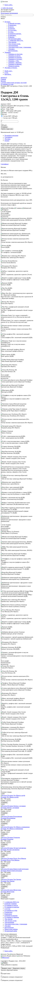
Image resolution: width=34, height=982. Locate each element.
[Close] (1, 972)
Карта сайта (9, 5)
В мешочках (12, 25)
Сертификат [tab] (8, 137)
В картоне (12, 28)
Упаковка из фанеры (15, 64)
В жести (11, 27)
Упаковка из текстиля (15, 54)
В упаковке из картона (12, 907)
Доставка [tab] (7, 139)
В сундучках (12, 30)
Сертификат (5, 164)
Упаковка (8, 52)
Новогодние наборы (11, 929)
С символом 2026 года (16, 40)
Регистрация (5, 13)
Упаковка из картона (15, 57)
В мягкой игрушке (14, 23)
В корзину (4, 127)
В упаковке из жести (11, 905)
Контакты (8, 74)
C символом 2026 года (12, 902)
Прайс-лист (9, 71)
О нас (7, 72)
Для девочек (12, 42)
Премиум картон (14, 66)
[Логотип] (4, 1)
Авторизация (13, 13)
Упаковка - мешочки (15, 62)
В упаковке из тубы (11, 910)
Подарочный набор (15, 39)
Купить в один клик (7, 129)
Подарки (8, 22)
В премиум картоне (15, 33)
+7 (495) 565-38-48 (7, 8)
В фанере (11, 37)
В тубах (11, 32)
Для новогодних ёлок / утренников (20, 47)
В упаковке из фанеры (12, 917)
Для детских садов (14, 44)
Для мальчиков (13, 45)
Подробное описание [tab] (11, 135)
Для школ (11, 49)
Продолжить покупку (19, 968)
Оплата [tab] (7, 140)
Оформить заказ (6, 968)
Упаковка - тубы (14, 61)
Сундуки (7, 909)
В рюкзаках (12, 35)
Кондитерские (13, 50)
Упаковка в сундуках (15, 59)
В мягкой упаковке (11, 903)
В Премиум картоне (11, 915)
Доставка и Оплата (11, 67)
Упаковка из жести (14, 56)
